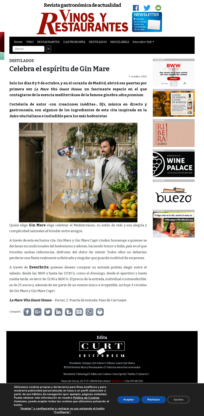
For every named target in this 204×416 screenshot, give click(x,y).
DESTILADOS (98, 42)
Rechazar (153, 399)
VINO (30, 42)
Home (18, 42)
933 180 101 (117, 381)
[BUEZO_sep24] (174, 195)
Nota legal (83, 374)
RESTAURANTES (48, 42)
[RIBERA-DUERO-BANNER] (174, 135)
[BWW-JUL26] (174, 75)
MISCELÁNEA (119, 42)
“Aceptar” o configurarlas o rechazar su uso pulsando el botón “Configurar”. (62, 410)
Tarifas (131, 374)
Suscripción (119, 374)
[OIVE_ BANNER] (174, 226)
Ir (48, 49)
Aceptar (128, 399)
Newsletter (69, 374)
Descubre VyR (142, 42)
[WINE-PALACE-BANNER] (174, 165)
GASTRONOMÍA (74, 42)
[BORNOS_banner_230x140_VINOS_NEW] (174, 105)
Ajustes (178, 399)
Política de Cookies (100, 374)
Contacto (142, 374)
